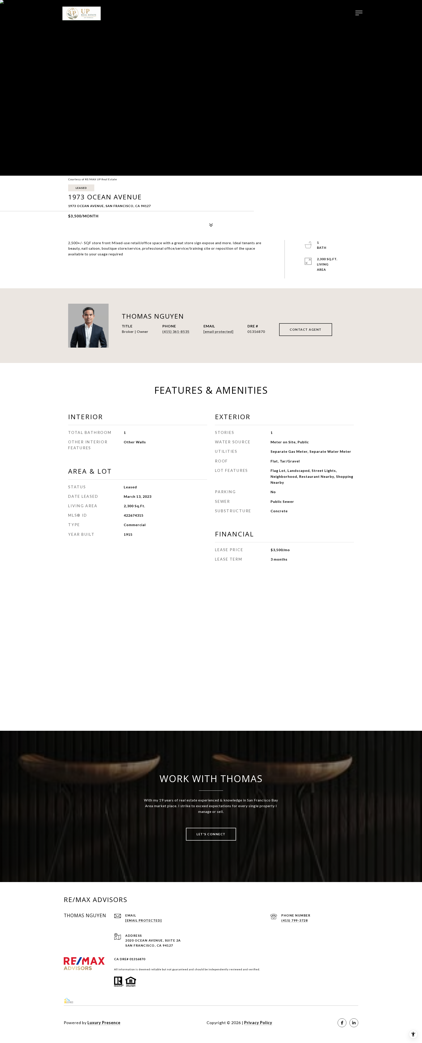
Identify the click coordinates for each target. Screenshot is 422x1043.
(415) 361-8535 (175, 331)
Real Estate (227, 13)
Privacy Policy (258, 1022)
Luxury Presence (103, 1022)
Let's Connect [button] (211, 834)
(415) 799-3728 (294, 920)
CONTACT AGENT (306, 329)
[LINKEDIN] (353, 1022)
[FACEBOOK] (342, 1022)
